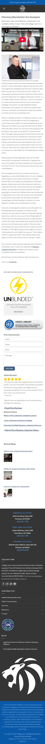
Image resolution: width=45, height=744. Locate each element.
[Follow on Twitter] (11, 584)
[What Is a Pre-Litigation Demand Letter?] (8, 457)
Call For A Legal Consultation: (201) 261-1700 (23, 2)
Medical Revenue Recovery (11, 597)
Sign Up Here (18, 311)
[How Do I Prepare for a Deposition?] (8, 493)
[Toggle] (42, 597)
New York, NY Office (22, 527)
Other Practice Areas (9, 601)
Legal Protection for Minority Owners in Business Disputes (20, 643)
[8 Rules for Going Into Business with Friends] (8, 475)
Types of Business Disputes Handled (18, 420)
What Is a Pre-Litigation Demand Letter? (18, 451)
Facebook (13, 262)
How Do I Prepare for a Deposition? (16, 486)
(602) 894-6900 (22, 550)
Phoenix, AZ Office (22, 542)
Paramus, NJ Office (22, 513)
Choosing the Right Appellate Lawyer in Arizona (20, 649)
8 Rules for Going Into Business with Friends (19, 469)
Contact (4, 614)
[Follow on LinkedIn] (15, 584)
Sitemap (28, 736)
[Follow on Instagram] (7, 584)
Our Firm (5, 605)
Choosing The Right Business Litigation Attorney (22, 425)
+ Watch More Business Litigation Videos (21, 430)
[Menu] (4, 8)
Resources (5, 610)
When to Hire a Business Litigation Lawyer (20, 415)
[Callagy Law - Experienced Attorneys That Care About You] (22, 8)
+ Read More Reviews (13, 408)
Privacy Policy (19, 736)
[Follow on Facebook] (3, 584)
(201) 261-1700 (22, 521)
